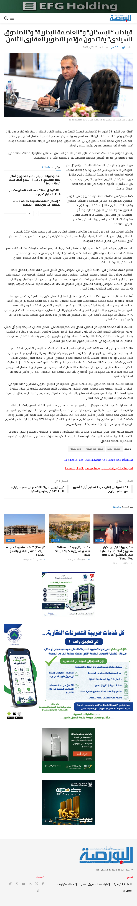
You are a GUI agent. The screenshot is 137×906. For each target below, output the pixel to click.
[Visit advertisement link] (68, 6)
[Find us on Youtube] (23, 884)
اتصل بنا (127, 890)
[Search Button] (6, 18)
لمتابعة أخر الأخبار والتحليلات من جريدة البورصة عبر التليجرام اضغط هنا (99, 468)
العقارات (99, 540)
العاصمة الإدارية (114, 449)
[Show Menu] (12, 18)
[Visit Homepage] (120, 18)
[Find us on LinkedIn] (30, 884)
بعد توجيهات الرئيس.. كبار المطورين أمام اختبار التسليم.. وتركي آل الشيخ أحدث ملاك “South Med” (34, 179)
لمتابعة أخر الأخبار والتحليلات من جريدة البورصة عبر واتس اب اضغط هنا (98, 459)
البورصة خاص (118, 47)
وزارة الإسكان (75, 449)
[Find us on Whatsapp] (17, 884)
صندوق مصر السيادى (94, 449)
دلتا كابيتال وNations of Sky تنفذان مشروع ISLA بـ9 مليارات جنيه (34, 192)
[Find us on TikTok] (38, 891)
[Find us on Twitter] (36, 884)
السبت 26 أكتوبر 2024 (93, 47)
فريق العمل (87, 884)
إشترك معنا (103, 884)
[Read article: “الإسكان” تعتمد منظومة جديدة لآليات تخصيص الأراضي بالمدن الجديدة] (24, 528)
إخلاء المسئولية (68, 884)
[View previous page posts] (36, 213)
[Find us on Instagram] (10, 884)
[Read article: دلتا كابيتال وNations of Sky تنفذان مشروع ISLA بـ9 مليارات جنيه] (69, 528)
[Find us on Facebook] (43, 884)
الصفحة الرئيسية (123, 884)
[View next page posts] (29, 213)
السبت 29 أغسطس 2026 (123, 563)
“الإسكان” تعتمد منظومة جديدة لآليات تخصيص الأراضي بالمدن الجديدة (36, 202)
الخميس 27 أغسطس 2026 (77, 559)
